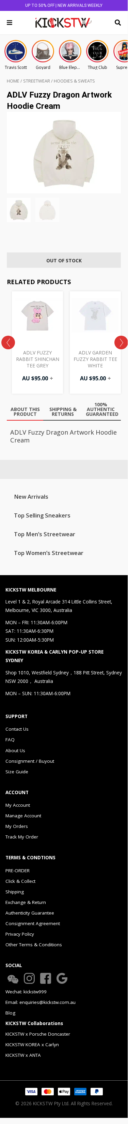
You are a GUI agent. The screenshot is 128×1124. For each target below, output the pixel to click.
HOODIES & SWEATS (74, 81)
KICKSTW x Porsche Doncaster (37, 1034)
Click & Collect (20, 881)
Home (13, 81)
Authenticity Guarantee (29, 913)
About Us (15, 750)
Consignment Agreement (32, 923)
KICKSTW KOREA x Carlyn (32, 1044)
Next (121, 342)
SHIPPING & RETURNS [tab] (63, 411)
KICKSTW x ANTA (23, 1055)
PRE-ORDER (17, 870)
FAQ (10, 739)
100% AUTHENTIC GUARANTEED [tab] (102, 409)
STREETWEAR (36, 81)
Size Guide (16, 772)
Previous (8, 342)
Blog (10, 1013)
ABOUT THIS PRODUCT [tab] (25, 411)
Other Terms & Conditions (33, 944)
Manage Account (23, 816)
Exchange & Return (25, 902)
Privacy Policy (19, 934)
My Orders (16, 826)
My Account (17, 805)
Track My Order (21, 837)
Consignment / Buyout (29, 761)
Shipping (14, 892)
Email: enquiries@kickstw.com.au (40, 1002)
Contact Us (17, 729)
